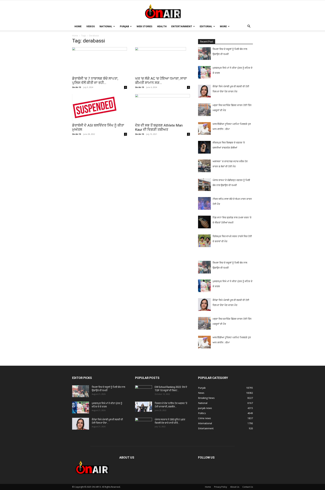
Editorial (206, 26)
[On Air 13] (162, 11)
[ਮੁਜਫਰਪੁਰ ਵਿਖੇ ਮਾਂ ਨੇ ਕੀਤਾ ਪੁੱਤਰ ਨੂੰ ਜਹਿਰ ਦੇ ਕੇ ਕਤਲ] (80, 407)
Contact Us (247, 486)
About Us (234, 486)
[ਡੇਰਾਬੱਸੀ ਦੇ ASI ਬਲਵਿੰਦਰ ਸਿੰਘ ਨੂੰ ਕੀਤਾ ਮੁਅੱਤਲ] (99, 107)
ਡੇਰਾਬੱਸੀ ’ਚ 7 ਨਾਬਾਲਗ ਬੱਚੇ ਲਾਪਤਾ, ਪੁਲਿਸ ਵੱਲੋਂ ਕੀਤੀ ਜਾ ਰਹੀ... (95, 80)
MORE (223, 26)
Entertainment (181, 26)
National (106, 26)
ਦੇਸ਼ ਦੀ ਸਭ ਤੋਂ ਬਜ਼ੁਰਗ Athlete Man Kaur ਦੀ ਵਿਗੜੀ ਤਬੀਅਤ (159, 127)
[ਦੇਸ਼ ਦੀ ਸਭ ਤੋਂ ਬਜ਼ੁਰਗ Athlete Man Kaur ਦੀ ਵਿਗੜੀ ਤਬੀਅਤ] (162, 107)
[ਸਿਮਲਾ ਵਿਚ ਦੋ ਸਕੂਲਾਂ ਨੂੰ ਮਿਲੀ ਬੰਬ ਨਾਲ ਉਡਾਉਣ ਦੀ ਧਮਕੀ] (80, 391)
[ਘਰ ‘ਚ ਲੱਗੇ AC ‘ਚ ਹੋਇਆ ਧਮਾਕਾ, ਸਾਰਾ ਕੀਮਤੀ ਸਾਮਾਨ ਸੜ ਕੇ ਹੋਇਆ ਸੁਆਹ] (162, 60)
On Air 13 (76, 87)
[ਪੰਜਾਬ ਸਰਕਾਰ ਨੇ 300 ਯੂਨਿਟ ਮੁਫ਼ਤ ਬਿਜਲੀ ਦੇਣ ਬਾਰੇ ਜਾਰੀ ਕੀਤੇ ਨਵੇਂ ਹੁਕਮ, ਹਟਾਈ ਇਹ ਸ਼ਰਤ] (143, 423)
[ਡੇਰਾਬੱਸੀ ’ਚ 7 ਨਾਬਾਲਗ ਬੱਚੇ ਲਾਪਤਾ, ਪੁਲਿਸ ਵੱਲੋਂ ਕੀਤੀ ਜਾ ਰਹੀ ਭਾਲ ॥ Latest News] (99, 60)
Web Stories (144, 26)
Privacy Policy (220, 486)
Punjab (124, 26)
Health (162, 26)
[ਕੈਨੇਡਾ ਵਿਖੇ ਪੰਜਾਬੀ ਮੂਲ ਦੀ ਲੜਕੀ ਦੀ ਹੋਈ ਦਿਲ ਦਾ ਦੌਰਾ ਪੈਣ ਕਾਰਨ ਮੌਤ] (80, 424)
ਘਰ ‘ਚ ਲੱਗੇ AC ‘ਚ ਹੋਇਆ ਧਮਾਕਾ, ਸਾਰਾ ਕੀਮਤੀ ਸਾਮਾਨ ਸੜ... (161, 80)
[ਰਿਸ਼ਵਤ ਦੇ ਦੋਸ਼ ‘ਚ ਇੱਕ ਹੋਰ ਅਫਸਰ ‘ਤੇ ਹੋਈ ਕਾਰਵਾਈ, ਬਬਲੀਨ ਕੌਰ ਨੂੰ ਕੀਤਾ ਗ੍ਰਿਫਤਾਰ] (143, 407)
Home (78, 26)
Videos (90, 26)
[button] (249, 26)
